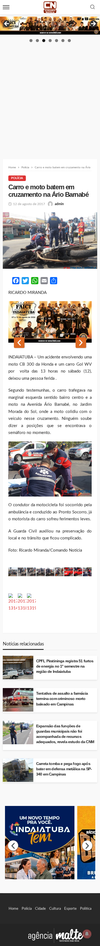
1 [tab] (30, 40)
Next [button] (93, 24)
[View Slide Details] (50, 26)
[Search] (92, 7)
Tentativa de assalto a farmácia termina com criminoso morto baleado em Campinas (62, 698)
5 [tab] (56, 40)
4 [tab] (50, 40)
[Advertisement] (50, 95)
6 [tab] (62, 40)
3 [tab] (43, 40)
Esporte (70, 909)
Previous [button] (7, 24)
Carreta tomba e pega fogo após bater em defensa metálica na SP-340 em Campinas (64, 769)
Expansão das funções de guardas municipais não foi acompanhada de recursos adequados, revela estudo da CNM (65, 734)
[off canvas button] (6, 7)
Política (85, 909)
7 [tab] (69, 40)
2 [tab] (37, 40)
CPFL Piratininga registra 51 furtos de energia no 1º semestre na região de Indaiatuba (65, 666)
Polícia (17, 178)
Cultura (55, 909)
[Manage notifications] (86, 933)
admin (59, 204)
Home (13, 909)
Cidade (40, 909)
